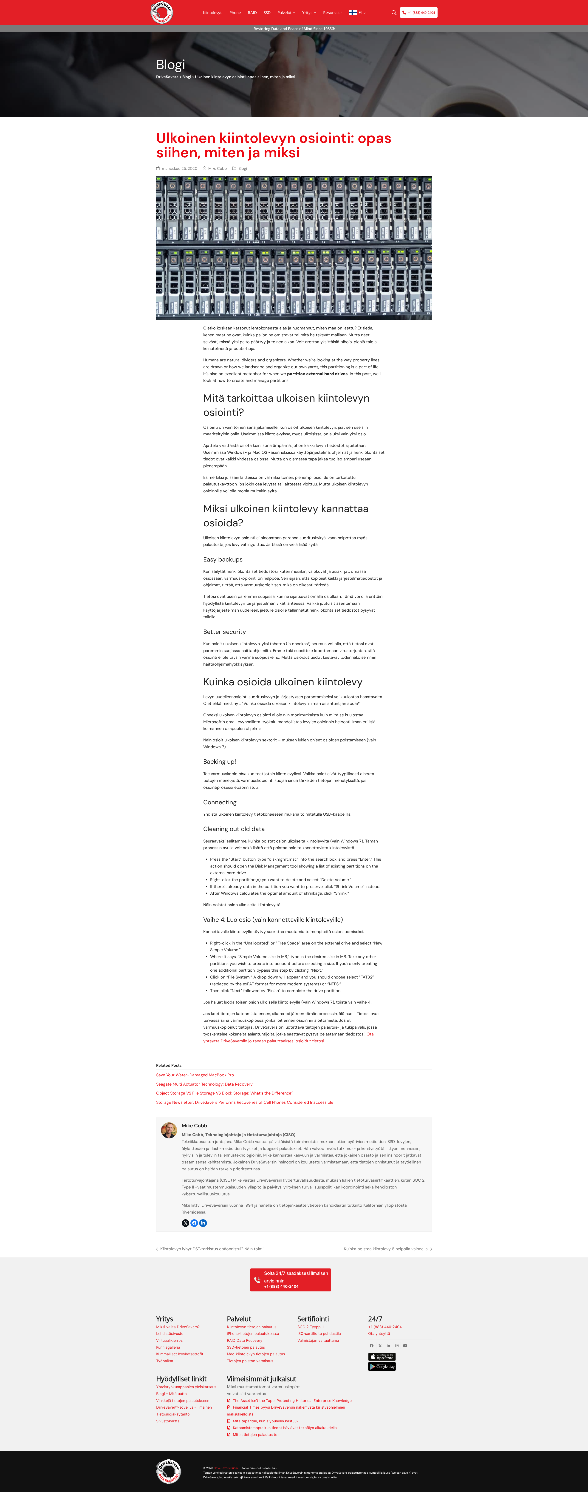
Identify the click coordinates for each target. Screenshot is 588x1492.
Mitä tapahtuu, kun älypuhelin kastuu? (265, 1421)
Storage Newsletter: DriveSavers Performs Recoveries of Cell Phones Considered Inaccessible (244, 1102)
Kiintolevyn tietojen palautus (251, 1327)
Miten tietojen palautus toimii (258, 1434)
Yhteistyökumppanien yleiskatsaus (186, 1386)
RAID (252, 12)
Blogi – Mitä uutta (171, 1393)
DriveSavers (167, 76)
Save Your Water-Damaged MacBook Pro (195, 1075)
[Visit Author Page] (169, 1130)
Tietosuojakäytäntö (173, 1414)
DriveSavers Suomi (226, 1468)
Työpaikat (164, 1361)
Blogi (186, 76)
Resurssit (331, 12)
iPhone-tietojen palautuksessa (253, 1333)
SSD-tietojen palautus (246, 1347)
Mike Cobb (217, 168)
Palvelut (284, 12)
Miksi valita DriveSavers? (178, 1327)
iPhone (235, 12)
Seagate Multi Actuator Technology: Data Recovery (204, 1084)
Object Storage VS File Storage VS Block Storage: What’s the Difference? (224, 1093)
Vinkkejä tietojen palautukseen (182, 1400)
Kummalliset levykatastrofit (179, 1354)
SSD (267, 12)
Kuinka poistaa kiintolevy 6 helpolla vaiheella (386, 1249)
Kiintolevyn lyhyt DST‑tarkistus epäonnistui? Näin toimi (209, 1249)
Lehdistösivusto (170, 1333)
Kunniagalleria (168, 1347)
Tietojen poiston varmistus (250, 1361)
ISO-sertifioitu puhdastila (319, 1333)
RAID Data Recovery (244, 1340)
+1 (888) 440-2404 (385, 1327)
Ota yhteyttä (379, 1333)
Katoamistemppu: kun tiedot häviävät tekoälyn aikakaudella (285, 1427)
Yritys (307, 12)
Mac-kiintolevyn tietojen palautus (256, 1354)
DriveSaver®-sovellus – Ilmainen (184, 1407)
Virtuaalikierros (169, 1340)
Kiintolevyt (212, 12)
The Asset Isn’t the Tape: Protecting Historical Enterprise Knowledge (292, 1400)
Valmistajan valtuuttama (318, 1340)
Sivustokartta (168, 1421)
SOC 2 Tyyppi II (311, 1327)
